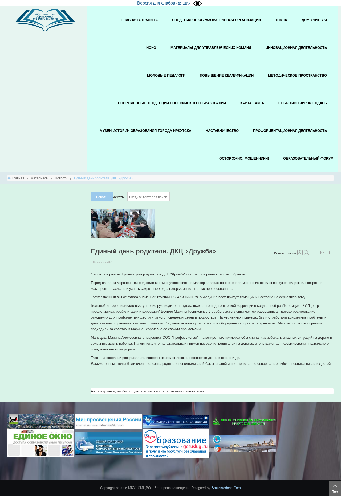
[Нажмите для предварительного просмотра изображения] (123, 223)
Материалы (39, 178)
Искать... (119, 197)
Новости (61, 178)
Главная (18, 178)
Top (335, 491)
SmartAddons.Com (226, 487)
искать (101, 196)
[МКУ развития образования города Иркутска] (45, 19)
